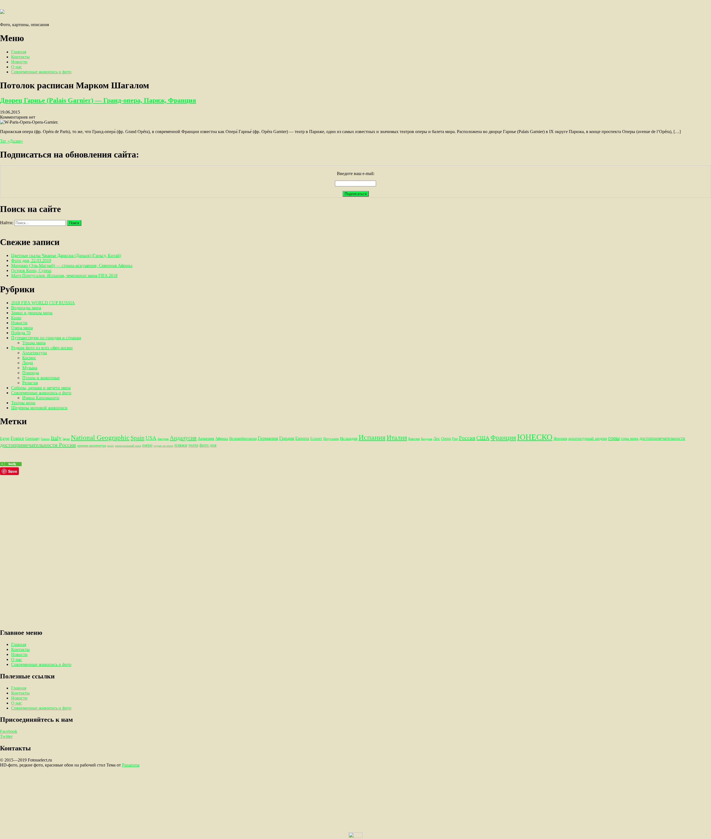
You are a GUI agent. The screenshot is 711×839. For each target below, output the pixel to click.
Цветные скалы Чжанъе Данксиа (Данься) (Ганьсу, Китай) (66, 255)
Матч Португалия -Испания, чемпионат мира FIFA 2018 (64, 275)
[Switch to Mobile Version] (355, 836)
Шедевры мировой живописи (39, 407)
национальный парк (128, 445)
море (110, 445)
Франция (503, 437)
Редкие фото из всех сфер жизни (42, 347)
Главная (18, 51)
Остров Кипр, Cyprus (31, 270)
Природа (30, 372)
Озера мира (22, 327)
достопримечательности (662, 438)
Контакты (20, 56)
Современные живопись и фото (41, 71)
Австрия (163, 438)
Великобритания (243, 438)
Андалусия (183, 438)
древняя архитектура (91, 446)
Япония (560, 438)
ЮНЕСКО (534, 437)
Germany (32, 438)
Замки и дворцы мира (31, 312)
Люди (27, 362)
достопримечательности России (38, 445)
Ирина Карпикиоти (40, 397)
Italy (56, 438)
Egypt (4, 438)
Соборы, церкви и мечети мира (41, 387)
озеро (147, 445)
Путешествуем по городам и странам (46, 337)
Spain (137, 437)
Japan (66, 438)
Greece (45, 438)
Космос (29, 357)
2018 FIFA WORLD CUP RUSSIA (43, 302)
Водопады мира (26, 307)
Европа (302, 438)
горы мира (629, 438)
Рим (455, 439)
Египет (316, 438)
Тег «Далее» (11, 141)
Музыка (29, 367)
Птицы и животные (41, 377)
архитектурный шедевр (587, 438)
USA (151, 438)
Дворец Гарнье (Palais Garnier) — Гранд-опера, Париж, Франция (98, 100)
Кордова (426, 438)
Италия (397, 437)
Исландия (348, 438)
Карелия (414, 439)
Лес (436, 438)
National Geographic (100, 437)
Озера (446, 438)
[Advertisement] (166, 514)
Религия (30, 382)
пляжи (180, 445)
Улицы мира (34, 342)
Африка (221, 438)
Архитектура (34, 352)
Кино (16, 317)
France (17, 438)
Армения (206, 438)
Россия (467, 438)
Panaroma (130, 765)
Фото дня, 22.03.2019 (31, 260)
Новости (19, 61)
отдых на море (163, 445)
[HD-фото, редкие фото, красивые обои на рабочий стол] (11, 464)
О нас (16, 66)
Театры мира (23, 402)
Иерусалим (331, 439)
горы (614, 438)
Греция (286, 438)
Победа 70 (21, 332)
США (482, 438)
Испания (372, 437)
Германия (268, 438)
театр (193, 445)
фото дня (207, 445)
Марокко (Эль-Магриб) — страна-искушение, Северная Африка (71, 265)
